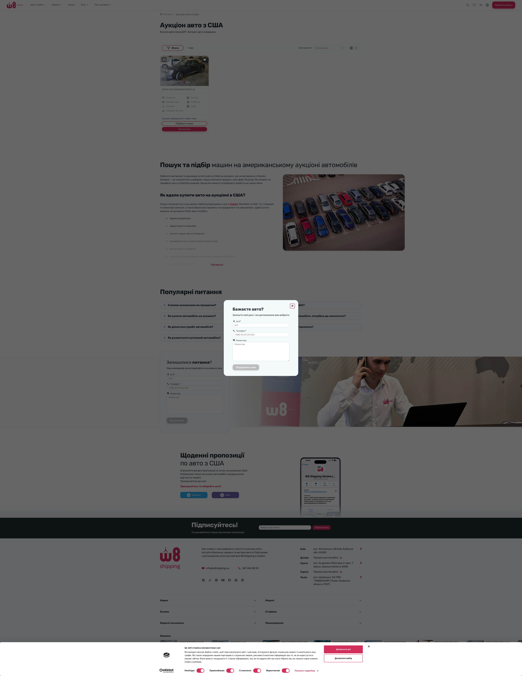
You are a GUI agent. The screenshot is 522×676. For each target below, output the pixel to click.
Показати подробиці (305, 670)
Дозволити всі (343, 649)
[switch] (230, 670)
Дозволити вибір (343, 658)
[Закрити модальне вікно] (292, 305)
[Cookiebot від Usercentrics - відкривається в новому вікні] (166, 671)
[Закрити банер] (369, 646)
